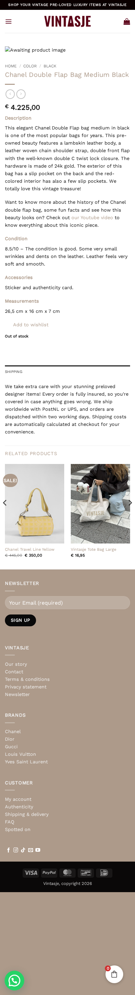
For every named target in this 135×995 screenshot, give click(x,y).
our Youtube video (92, 217)
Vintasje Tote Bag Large (93, 549)
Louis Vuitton (20, 754)
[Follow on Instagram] (15, 850)
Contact (14, 671)
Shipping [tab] (13, 371)
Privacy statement (26, 686)
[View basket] (127, 21)
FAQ (9, 821)
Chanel (13, 731)
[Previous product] (21, 94)
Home (11, 66)
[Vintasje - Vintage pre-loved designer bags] (67, 21)
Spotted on (17, 829)
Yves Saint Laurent (26, 761)
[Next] (130, 516)
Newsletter (17, 694)
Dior (9, 739)
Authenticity (19, 806)
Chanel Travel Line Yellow (29, 549)
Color (30, 66)
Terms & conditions (27, 679)
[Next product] (10, 94)
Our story (16, 664)
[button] (8, 21)
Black (50, 66)
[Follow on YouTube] (37, 850)
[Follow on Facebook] (8, 850)
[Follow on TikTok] (23, 850)
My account (18, 799)
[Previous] (5, 516)
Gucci (11, 746)
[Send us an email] (30, 850)
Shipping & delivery (26, 814)
